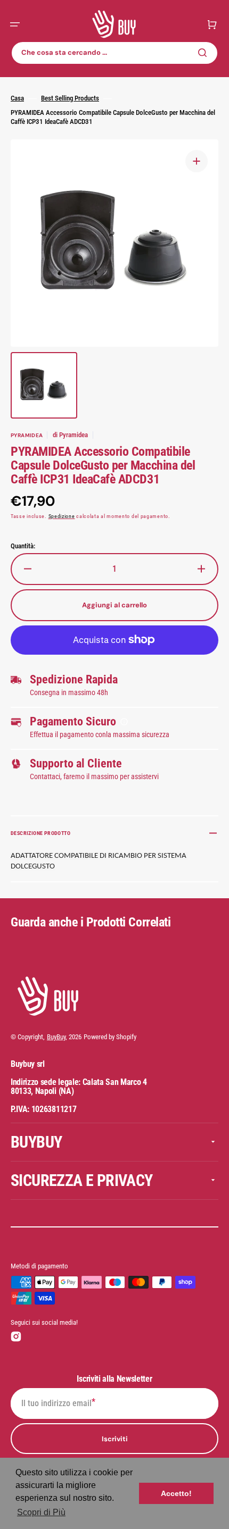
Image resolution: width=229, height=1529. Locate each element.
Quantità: (23, 546)
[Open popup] (124, 721)
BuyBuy (56, 1037)
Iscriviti (115, 1438)
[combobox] (114, 53)
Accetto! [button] (176, 1493)
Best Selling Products (70, 98)
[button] (15, 24)
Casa (17, 98)
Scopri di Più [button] (41, 1512)
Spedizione (61, 516)
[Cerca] (204, 52)
